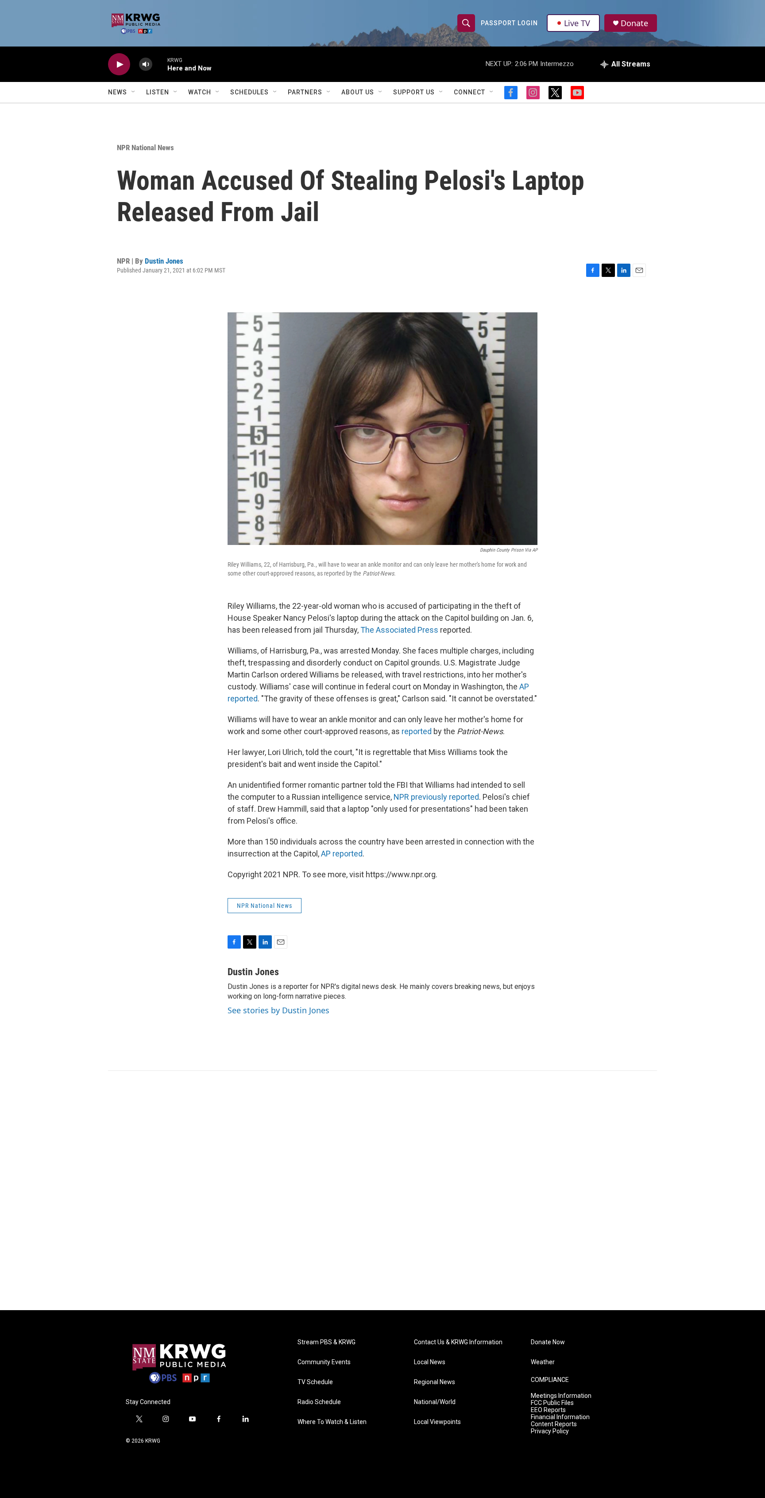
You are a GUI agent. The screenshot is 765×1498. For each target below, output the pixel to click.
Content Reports (554, 1424)
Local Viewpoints (437, 1422)
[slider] (159, 64)
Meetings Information (561, 1396)
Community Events (324, 1362)
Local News (429, 1362)
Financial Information (560, 1417)
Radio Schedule (319, 1402)
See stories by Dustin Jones (278, 1010)
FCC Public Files (552, 1403)
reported (417, 731)
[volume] (145, 64)
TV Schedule (315, 1382)
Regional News (434, 1382)
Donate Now (548, 1342)
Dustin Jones (164, 261)
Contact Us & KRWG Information (458, 1342)
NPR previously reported (436, 797)
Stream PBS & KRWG (326, 1342)
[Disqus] (382, 1190)
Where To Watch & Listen (332, 1422)
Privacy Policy (550, 1431)
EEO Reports (548, 1410)
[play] (119, 64)
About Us (357, 92)
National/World (435, 1402)
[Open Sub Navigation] (133, 92)
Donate (634, 23)
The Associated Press (399, 629)
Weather (543, 1362)
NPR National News (145, 147)
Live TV (577, 23)
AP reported (342, 853)
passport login (509, 23)
